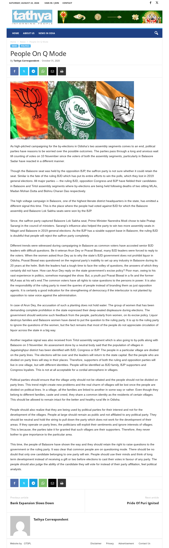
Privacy (110, 543)
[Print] (62, 71)
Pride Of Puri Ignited (143, 503)
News (23, 41)
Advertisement (126, 543)
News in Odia (47, 33)
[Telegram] (33, 71)
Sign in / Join (52, 2)
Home (15, 33)
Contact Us (144, 543)
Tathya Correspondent (26, 60)
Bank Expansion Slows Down (32, 503)
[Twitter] (156, 3)
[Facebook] (150, 3)
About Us (28, 33)
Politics (25, 46)
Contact (67, 2)
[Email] (52, 71)
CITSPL (27, 543)
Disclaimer (95, 543)
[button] (156, 33)
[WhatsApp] (43, 71)
